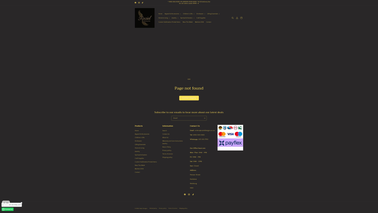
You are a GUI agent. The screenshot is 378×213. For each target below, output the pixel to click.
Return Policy (166, 147)
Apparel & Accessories (142, 134)
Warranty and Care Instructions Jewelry (172, 142)
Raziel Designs (143, 208)
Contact (137, 172)
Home (137, 130)
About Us (165, 137)
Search (164, 130)
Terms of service (167, 154)
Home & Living (139, 148)
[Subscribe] (204, 118)
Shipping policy (167, 157)
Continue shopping (189, 98)
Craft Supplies (139, 158)
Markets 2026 (139, 169)
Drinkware (138, 141)
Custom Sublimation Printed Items (146, 162)
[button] (173, 14)
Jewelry (137, 151)
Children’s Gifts (140, 137)
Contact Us (166, 134)
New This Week (140, 165)
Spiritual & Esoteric (141, 155)
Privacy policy (166, 150)
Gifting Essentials (140, 144)
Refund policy (153, 208)
